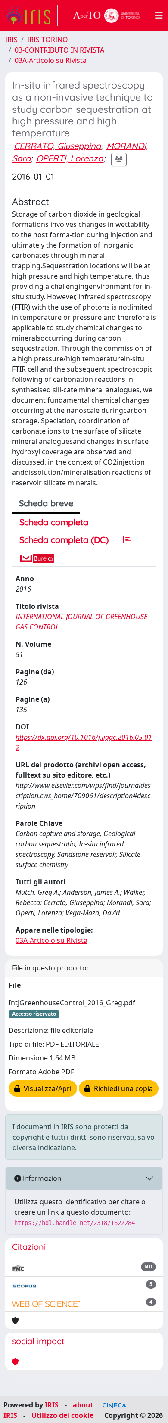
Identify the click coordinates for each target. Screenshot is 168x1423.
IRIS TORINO (47, 39)
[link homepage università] (106, 15)
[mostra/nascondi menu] (159, 15)
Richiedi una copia (121, 1088)
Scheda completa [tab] (53, 522)
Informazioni (41, 1178)
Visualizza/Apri (46, 1088)
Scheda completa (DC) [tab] (64, 539)
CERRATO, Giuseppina (57, 145)
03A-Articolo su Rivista (51, 60)
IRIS (11, 39)
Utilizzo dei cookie (62, 1415)
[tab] (127, 540)
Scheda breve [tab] (46, 503)
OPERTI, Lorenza (69, 158)
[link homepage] (31, 15)
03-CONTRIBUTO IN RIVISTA (59, 50)
